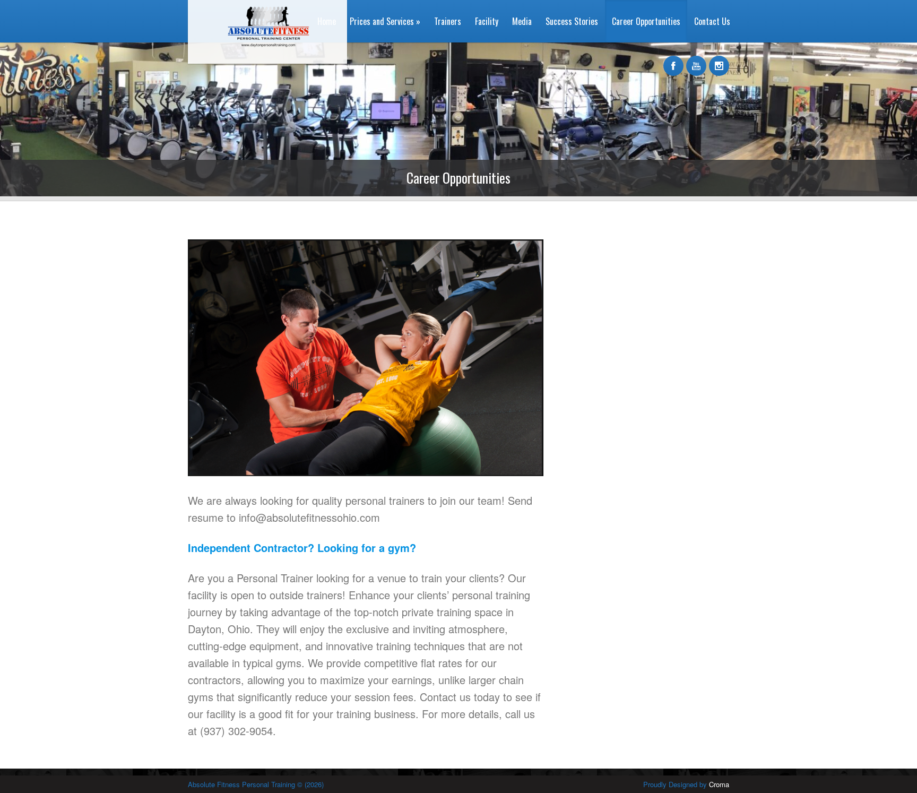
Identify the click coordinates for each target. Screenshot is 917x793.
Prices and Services (385, 21)
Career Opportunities (646, 21)
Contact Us (712, 21)
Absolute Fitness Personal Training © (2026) (256, 784)
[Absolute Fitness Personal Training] (263, 61)
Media (522, 21)
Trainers (447, 21)
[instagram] (719, 60)
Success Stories (572, 21)
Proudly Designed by (686, 784)
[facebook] (673, 60)
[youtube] (696, 60)
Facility (486, 21)
